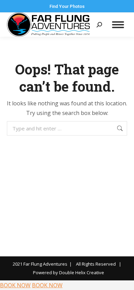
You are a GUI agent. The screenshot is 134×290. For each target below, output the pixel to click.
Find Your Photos (67, 6)
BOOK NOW (15, 285)
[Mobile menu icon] (118, 24)
